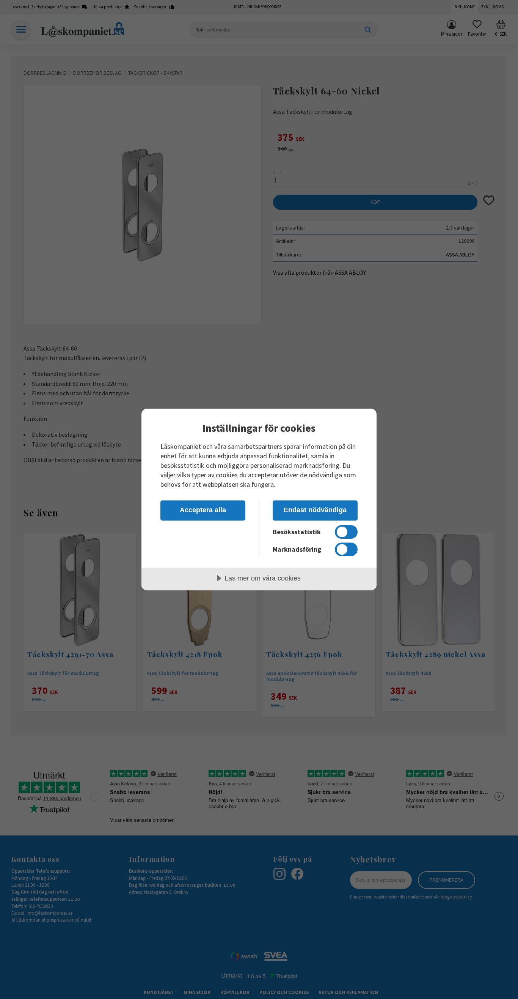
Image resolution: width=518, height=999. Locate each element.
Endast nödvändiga (315, 510)
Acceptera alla (203, 510)
